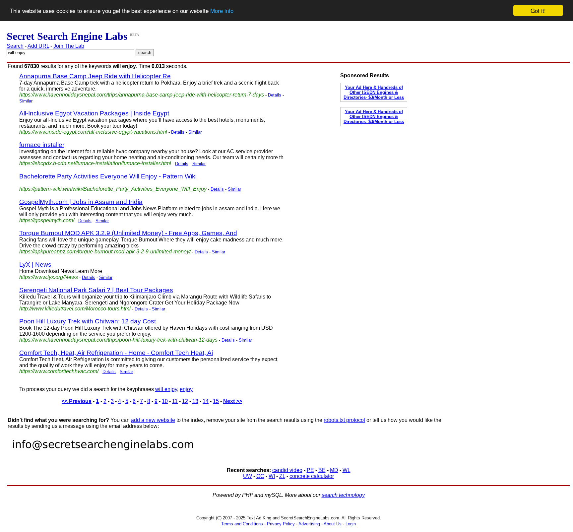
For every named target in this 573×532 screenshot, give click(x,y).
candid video (287, 470)
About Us (333, 523)
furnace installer (41, 144)
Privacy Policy (281, 523)
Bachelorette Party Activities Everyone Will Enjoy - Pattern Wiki (108, 176)
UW (247, 476)
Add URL (38, 46)
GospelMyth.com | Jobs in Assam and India (81, 201)
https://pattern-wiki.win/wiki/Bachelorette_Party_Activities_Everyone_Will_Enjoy (113, 189)
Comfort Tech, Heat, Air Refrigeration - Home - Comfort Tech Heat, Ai (116, 352)
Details (274, 95)
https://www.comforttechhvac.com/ (58, 371)
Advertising (309, 523)
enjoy (186, 389)
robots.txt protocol (344, 420)
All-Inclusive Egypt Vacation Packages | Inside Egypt (94, 113)
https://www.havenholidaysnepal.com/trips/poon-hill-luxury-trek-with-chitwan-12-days (118, 340)
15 (216, 401)
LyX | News (35, 264)
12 (185, 401)
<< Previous (77, 401)
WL (346, 470)
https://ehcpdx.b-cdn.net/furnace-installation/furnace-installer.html (95, 163)
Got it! (538, 10)
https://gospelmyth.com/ (46, 220)
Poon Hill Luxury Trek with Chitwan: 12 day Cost (87, 321)
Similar (25, 101)
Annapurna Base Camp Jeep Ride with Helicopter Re (95, 76)
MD (334, 470)
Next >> (232, 401)
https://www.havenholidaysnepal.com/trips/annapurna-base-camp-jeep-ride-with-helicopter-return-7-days (141, 95)
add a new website (153, 420)
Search (15, 46)
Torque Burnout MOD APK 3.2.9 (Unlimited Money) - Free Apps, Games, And (128, 233)
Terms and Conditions (242, 523)
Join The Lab (68, 46)
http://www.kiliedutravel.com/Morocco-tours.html (75, 308)
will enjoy (166, 389)
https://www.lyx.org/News (48, 277)
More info (221, 11)
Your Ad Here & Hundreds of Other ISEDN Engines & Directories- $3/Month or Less (374, 92)
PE (310, 470)
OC (260, 476)
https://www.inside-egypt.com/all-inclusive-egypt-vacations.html (93, 132)
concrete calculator (311, 476)
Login (351, 523)
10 (165, 401)
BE (322, 470)
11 (175, 401)
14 (206, 401)
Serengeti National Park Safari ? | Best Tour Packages (96, 290)
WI (272, 476)
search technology (343, 495)
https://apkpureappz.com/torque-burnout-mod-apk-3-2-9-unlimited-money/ (105, 251)
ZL (282, 476)
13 (195, 401)
